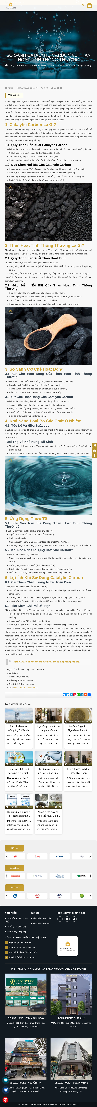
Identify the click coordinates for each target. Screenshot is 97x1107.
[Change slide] (6, 856)
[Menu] (89, 5)
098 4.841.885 (28, 947)
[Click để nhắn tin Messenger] (6, 1080)
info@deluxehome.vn (24, 957)
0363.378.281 (26, 942)
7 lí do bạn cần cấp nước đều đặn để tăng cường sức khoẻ (52, 662)
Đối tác (14, 848)
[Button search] (83, 5)
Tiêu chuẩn (15, 888)
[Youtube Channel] (67, 918)
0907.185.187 (31, 952)
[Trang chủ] (10, 5)
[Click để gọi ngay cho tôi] (5, 1100)
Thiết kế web (64, 1105)
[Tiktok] (74, 918)
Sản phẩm (14, 868)
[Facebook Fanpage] (60, 918)
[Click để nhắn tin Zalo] (6, 1090)
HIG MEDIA (74, 1105)
